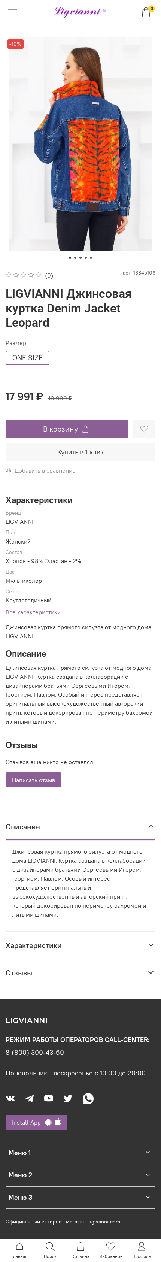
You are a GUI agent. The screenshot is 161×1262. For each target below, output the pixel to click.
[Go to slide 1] (70, 258)
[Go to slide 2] (75, 258)
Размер (16, 342)
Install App (28, 1122)
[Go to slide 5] (91, 258)
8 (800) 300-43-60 (35, 1052)
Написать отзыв (33, 780)
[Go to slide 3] (80, 258)
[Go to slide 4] (86, 258)
